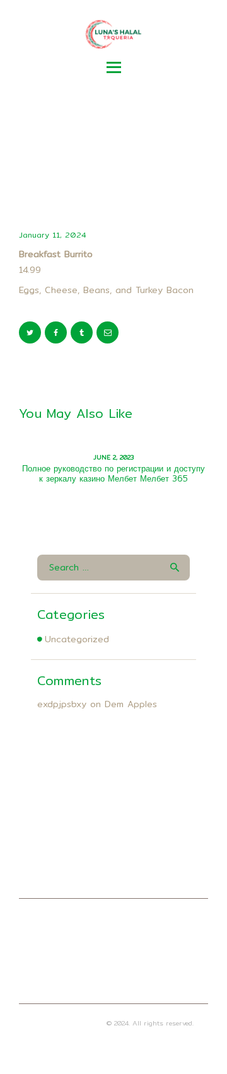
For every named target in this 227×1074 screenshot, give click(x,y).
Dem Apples (131, 704)
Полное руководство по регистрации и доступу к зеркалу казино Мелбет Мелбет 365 (113, 473)
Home (54, 160)
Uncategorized (77, 639)
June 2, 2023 (113, 457)
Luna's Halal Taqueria (68, 1023)
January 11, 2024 (52, 235)
